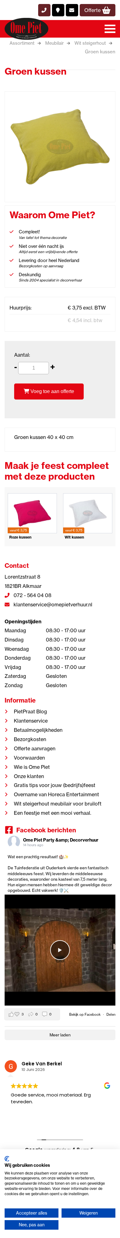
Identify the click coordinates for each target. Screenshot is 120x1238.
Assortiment (22, 43)
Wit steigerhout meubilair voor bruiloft (58, 804)
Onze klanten (29, 776)
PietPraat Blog (30, 711)
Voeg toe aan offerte (51, 391)
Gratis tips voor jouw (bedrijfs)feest (54, 785)
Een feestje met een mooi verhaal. (52, 813)
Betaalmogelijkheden (38, 730)
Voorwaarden (29, 758)
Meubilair (54, 43)
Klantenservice (31, 721)
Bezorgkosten (30, 739)
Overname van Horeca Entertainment (56, 794)
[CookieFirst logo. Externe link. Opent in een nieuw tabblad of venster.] (7, 1159)
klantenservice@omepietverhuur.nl (52, 604)
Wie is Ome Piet (32, 767)
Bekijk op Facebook (85, 1014)
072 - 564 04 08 (31, 595)
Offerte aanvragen (34, 748)
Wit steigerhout (90, 43)
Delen (110, 1014)
